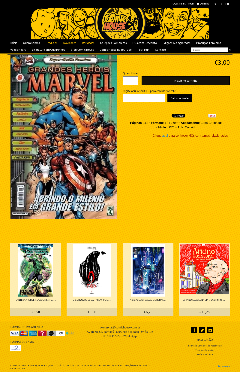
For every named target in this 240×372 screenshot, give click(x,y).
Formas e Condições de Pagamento (205, 345)
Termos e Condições (204, 350)
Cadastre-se (179, 3)
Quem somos (31, 43)
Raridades (88, 43)
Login (191, 3)
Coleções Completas (113, 43)
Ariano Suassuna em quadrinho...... (204, 299)
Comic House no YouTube (116, 49)
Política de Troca (205, 354)
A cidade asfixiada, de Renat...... (148, 299)
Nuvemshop (224, 365)
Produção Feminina (208, 43)
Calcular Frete (180, 98)
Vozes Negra (18, 49)
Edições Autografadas (176, 43)
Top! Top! (143, 49)
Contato (160, 49)
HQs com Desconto (144, 43)
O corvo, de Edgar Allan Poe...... (92, 299)
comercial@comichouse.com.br (120, 327)
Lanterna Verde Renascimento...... (36, 299)
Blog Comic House (82, 49)
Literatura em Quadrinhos (48, 49)
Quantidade (129, 73)
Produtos (52, 43)
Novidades (69, 43)
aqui (165, 135)
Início (13, 43)
